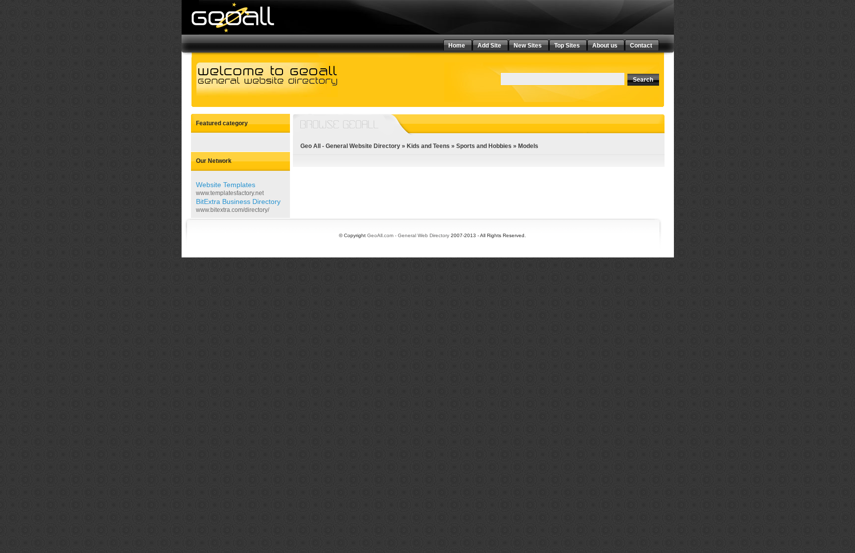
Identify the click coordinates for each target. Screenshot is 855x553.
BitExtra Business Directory (238, 201)
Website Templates (225, 185)
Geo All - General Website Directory (350, 146)
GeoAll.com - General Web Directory (408, 235)
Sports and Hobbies (484, 146)
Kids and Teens (428, 146)
